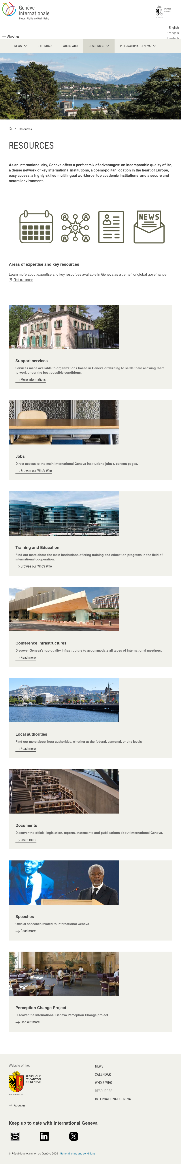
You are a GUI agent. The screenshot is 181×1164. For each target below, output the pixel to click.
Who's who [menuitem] (70, 46)
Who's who (103, 1083)
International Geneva (113, 1099)
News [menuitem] (18, 46)
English (174, 27)
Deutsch (173, 38)
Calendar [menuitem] (45, 46)
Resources (25, 129)
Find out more (23, 280)
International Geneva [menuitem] (135, 46)
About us (13, 36)
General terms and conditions (77, 1153)
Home (10, 128)
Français (173, 33)
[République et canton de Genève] (25, 1082)
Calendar (103, 1074)
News (99, 1066)
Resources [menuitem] (96, 46)
